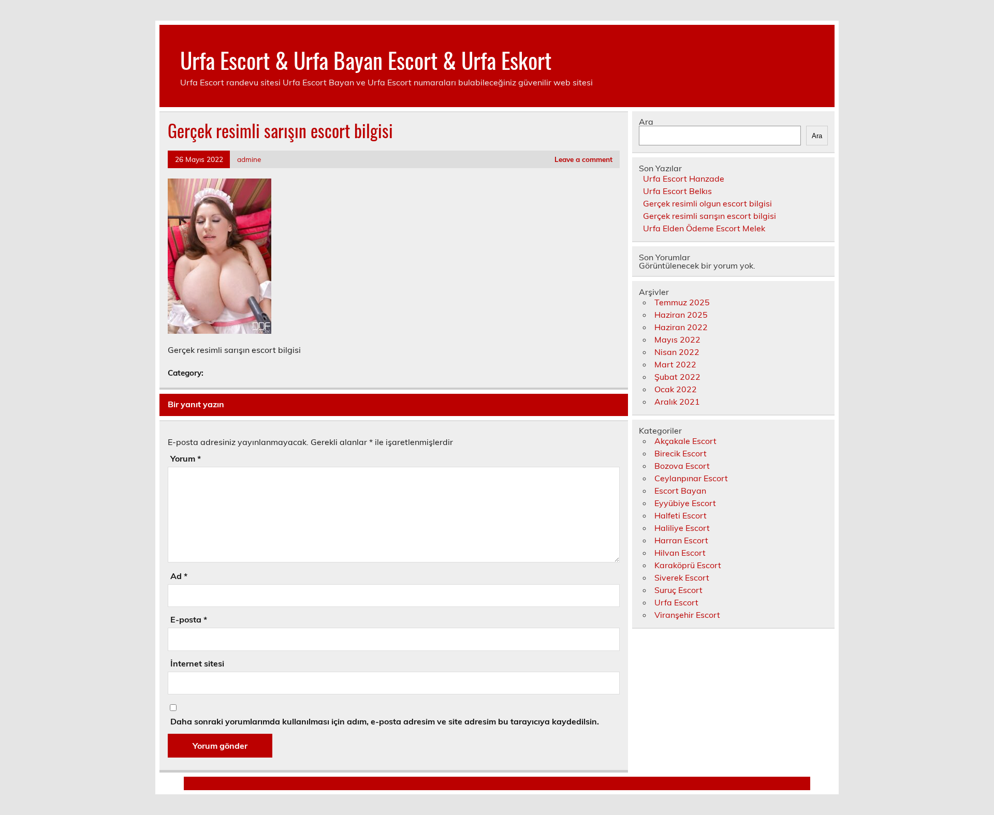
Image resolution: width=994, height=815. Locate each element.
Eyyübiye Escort (685, 503)
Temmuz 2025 (682, 302)
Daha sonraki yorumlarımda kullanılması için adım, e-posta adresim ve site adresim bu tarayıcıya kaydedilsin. (384, 721)
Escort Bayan (680, 490)
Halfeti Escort (680, 515)
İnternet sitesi (197, 663)
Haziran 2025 (681, 314)
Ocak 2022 (675, 389)
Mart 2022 (675, 364)
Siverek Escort (681, 577)
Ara (646, 121)
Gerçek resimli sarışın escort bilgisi (709, 216)
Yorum (185, 458)
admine (249, 159)
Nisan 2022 (676, 352)
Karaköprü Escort (687, 565)
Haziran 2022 (681, 327)
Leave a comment (583, 159)
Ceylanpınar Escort (691, 478)
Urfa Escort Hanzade (683, 178)
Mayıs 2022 (677, 339)
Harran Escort (681, 540)
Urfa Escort (676, 602)
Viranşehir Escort (687, 615)
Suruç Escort (678, 590)
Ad (178, 576)
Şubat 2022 (677, 377)
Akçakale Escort (685, 441)
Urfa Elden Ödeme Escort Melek (704, 228)
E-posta (188, 619)
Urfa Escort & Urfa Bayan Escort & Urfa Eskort (365, 59)
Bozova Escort (682, 466)
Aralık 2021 (677, 401)
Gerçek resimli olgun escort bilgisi (707, 203)
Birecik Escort (680, 453)
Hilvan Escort (680, 552)
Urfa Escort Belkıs (677, 191)
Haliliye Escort (682, 528)
